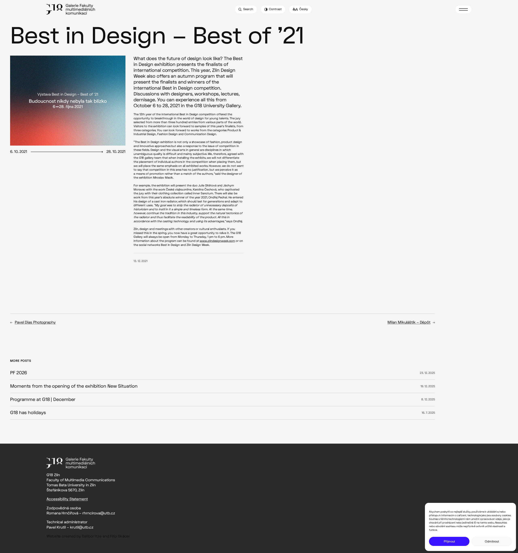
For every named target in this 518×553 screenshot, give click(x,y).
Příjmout (449, 541)
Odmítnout (492, 541)
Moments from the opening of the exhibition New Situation (73, 386)
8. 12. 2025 (428, 399)
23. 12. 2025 (427, 373)
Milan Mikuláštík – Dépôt (408, 322)
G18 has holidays (28, 412)
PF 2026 (18, 372)
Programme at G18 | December (42, 399)
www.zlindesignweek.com (217, 241)
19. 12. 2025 (427, 386)
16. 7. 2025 (428, 412)
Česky (303, 9)
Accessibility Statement (67, 499)
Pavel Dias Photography (35, 322)
